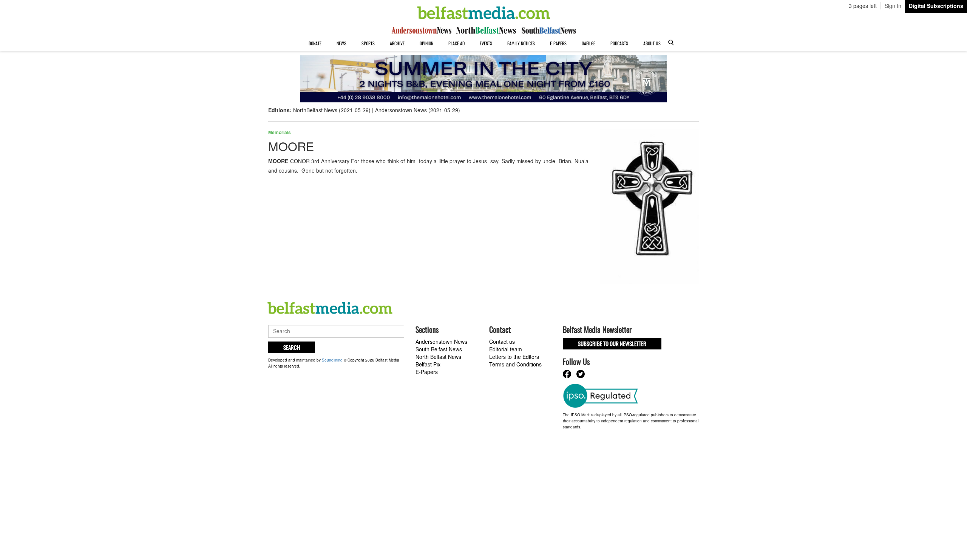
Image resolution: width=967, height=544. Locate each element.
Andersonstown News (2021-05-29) (417, 110)
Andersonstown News (441, 341)
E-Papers (558, 43)
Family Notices (521, 43)
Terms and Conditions (515, 364)
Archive (397, 43)
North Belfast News (438, 356)
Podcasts (619, 43)
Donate (315, 43)
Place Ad (456, 43)
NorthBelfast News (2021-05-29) (332, 110)
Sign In (893, 5)
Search (291, 347)
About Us (652, 43)
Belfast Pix (428, 364)
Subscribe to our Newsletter (612, 343)
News (341, 43)
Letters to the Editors (514, 356)
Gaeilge (588, 43)
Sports (368, 43)
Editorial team (505, 349)
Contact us (502, 341)
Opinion (426, 43)
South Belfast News (439, 349)
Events (486, 43)
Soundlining (332, 360)
